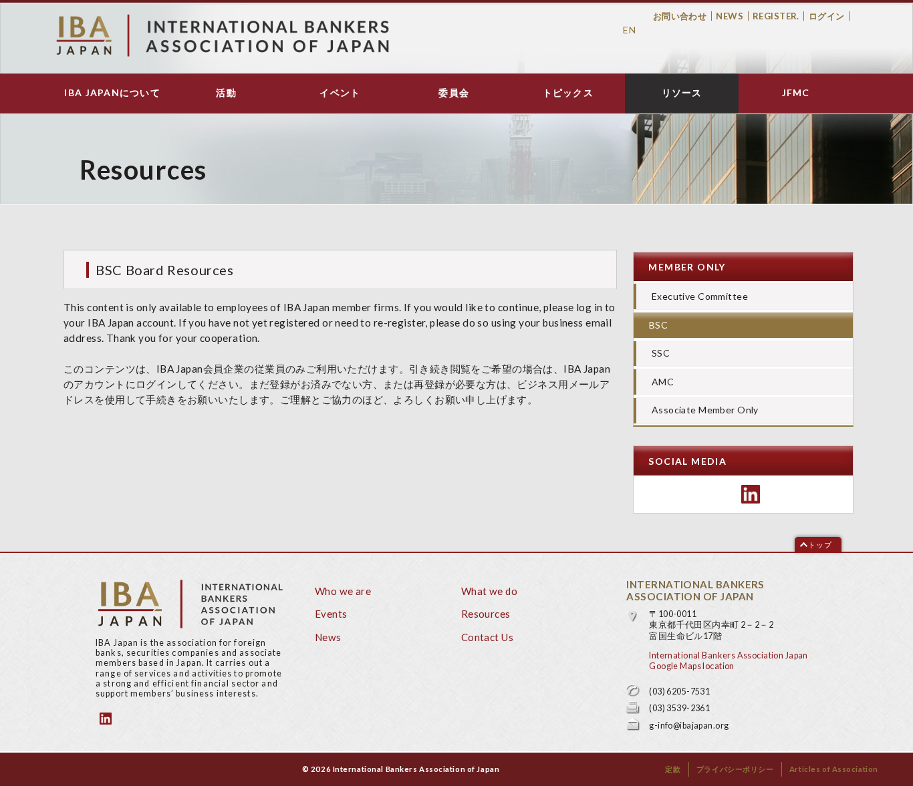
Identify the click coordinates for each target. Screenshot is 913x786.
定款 (672, 769)
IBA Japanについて (112, 92)
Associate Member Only (705, 409)
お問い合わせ (680, 16)
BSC (658, 325)
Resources (486, 614)
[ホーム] (222, 35)
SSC (661, 353)
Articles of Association (833, 769)
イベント (339, 92)
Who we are (343, 591)
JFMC (796, 92)
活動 (226, 92)
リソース (682, 92)
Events (331, 614)
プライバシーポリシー (735, 769)
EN (629, 29)
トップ (820, 544)
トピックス (568, 92)
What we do (489, 591)
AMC (663, 381)
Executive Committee (700, 296)
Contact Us (487, 637)
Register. (776, 16)
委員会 (453, 92)
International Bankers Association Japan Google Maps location (728, 660)
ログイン (827, 16)
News (729, 16)
